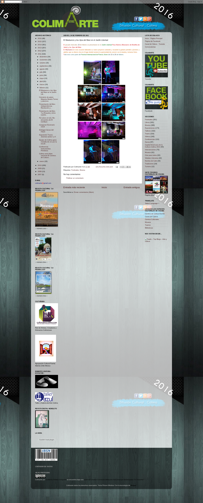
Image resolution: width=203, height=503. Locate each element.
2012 (40, 51)
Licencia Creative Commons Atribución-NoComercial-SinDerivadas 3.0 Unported (114, 480)
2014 (40, 45)
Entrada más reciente (74, 187)
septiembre (44, 66)
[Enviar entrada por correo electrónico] (116, 167)
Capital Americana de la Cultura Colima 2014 (154, 146)
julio (41, 72)
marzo (42, 84)
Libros (147, 122)
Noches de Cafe (151, 161)
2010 (40, 165)
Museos (148, 152)
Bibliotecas (149, 228)
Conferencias (150, 139)
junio (42, 75)
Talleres (148, 131)
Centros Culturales (152, 219)
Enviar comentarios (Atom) (84, 192)
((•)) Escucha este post (104, 167)
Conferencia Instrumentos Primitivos (45, 148)
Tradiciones (149, 164)
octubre (43, 63)
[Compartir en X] (125, 167)
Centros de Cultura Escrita (155, 214)
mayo (42, 78)
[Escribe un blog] (123, 167)
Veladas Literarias (151, 158)
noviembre (44, 60)
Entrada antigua (132, 187)
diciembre (43, 57)
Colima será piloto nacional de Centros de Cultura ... (47, 155)
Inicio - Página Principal (153, 38)
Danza (147, 142)
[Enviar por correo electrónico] (121, 167)
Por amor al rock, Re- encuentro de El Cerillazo (47, 120)
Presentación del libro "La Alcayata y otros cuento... (47, 113)
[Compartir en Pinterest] (130, 167)
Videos (147, 136)
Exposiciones (150, 128)
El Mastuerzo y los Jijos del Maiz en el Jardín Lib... (48, 92)
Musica (82, 170)
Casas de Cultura (151, 216)
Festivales (75, 170)
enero (42, 161)
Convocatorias (150, 47)
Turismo (148, 166)
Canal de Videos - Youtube (155, 44)
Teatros (148, 225)
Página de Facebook (152, 41)
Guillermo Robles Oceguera (56, 480)
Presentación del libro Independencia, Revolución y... (47, 106)
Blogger (133, 485)
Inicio (104, 187)
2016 (40, 38)
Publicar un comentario (75, 178)
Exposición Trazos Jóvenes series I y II (47, 136)
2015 (40, 41)
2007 (40, 174)
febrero (42, 88)
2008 (40, 171)
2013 (40, 48)
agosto (42, 69)
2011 (40, 54)
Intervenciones (150, 150)
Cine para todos (151, 155)
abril (41, 81)
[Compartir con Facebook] (127, 167)
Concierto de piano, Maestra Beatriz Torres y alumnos (48, 99)
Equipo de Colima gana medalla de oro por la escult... (48, 142)
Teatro (147, 134)
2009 (40, 168)
